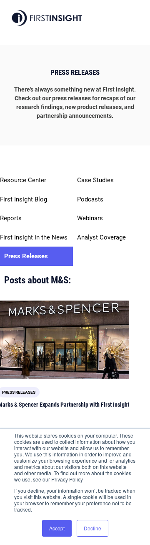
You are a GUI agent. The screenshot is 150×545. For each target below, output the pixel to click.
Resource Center (23, 180)
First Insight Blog (23, 199)
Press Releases (26, 256)
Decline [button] (92, 528)
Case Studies (95, 180)
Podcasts (90, 199)
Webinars (90, 218)
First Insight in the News (34, 237)
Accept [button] (57, 528)
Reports (11, 218)
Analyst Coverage (101, 237)
